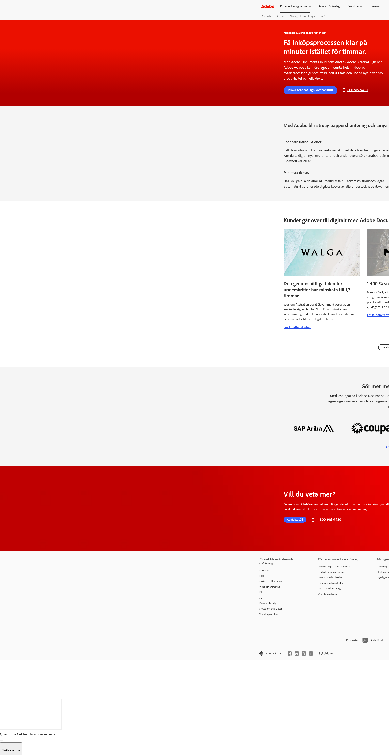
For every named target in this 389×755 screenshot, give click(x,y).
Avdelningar (309, 16)
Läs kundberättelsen (297, 327)
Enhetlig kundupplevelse (330, 577)
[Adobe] (267, 6)
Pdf (260, 592)
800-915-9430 (357, 90)
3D (260, 597)
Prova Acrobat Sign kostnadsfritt (310, 90)
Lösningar (374, 6)
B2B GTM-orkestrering (329, 588)
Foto (261, 575)
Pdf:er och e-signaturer (294, 6)
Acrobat (280, 16)
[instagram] (297, 653)
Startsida (266, 16)
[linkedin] (311, 653)
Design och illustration (270, 581)
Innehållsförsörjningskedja (331, 572)
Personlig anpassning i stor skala (334, 566)
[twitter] (304, 653)
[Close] (1, 740)
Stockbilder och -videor (270, 608)
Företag (294, 16)
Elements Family (267, 603)
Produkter (353, 6)
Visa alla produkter (268, 614)
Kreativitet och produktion (331, 583)
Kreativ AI (264, 570)
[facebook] (290, 653)
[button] (270, 653)
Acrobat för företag (329, 6)
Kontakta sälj (295, 519)
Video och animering (269, 586)
